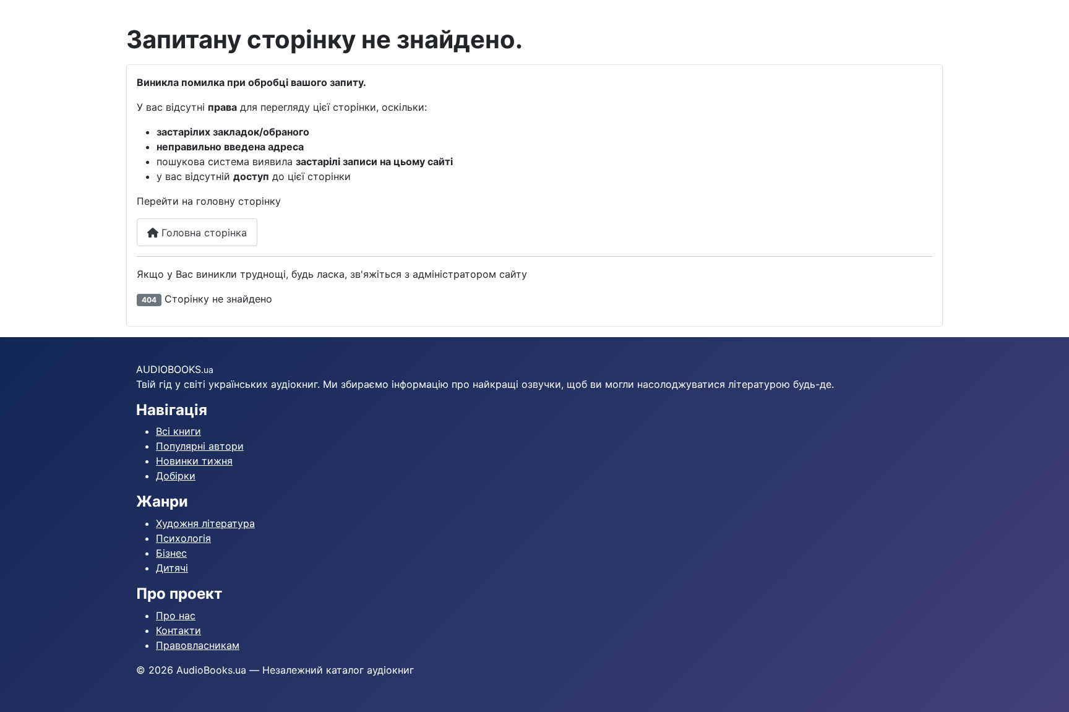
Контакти (178, 630)
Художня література (205, 523)
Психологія (183, 538)
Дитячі (172, 568)
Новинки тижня (194, 461)
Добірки (175, 476)
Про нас (175, 615)
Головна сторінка (202, 232)
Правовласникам (197, 645)
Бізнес (171, 553)
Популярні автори (200, 446)
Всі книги (178, 431)
